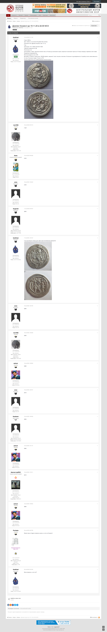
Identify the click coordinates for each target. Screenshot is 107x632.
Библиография (33, 15)
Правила (16, 18)
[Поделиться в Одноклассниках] (11, 605)
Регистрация (96, 1)
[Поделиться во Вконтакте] (8, 605)
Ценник (26, 15)
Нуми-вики (45, 15)
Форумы (9, 18)
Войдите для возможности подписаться (81, 25)
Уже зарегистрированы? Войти (83, 1)
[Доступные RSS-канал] (99, 617)
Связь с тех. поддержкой (53, 627)
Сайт (8, 15)
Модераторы (23, 18)
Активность (14, 15)
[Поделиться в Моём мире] (17, 605)
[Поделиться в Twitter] (15, 605)
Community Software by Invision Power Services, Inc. (53, 629)
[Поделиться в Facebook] (13, 605)
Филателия (52, 15)
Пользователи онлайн (33, 18)
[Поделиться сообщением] (97, 37)
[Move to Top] (103, 627)
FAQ (40, 15)
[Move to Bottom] (103, 630)
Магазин (20, 15)
